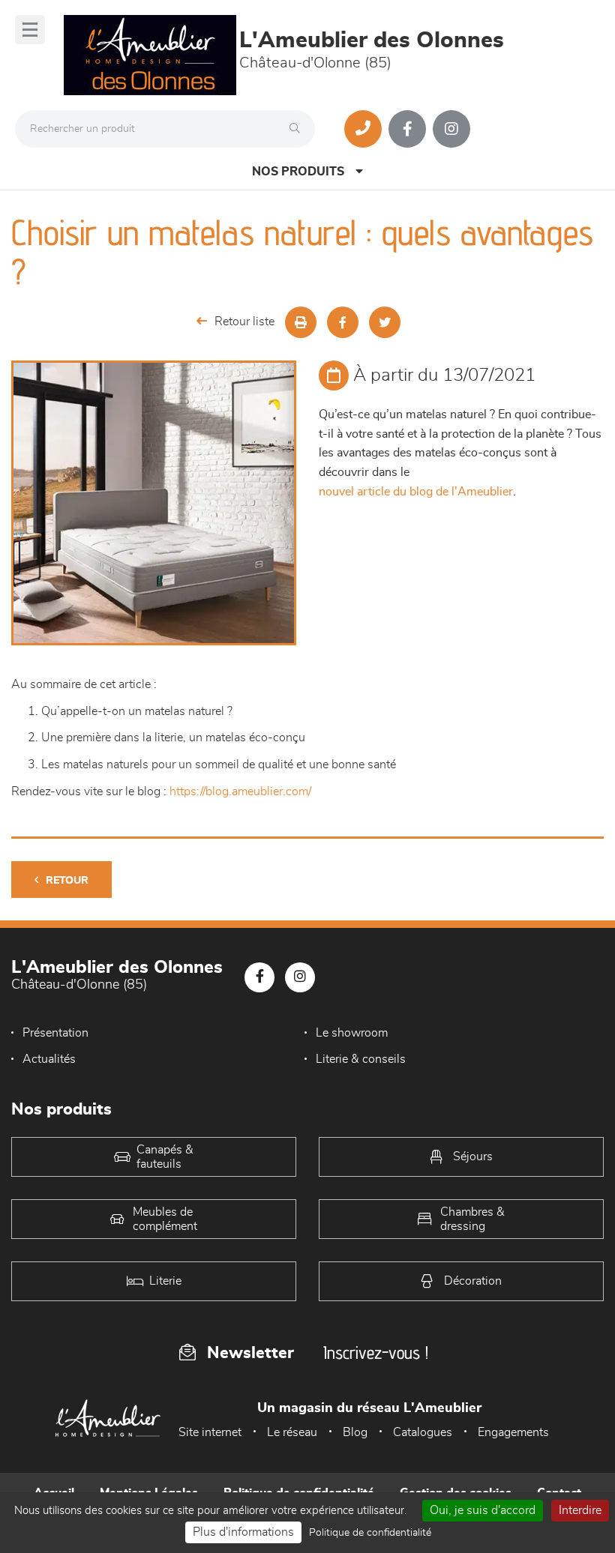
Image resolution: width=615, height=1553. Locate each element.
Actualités (49, 1059)
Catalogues (422, 1432)
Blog (355, 1432)
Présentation (55, 1033)
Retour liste (244, 322)
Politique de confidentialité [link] (370, 1533)
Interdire (580, 1510)
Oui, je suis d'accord (483, 1510)
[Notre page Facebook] (407, 129)
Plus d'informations (243, 1532)
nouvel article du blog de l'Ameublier (416, 492)
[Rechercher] (298, 129)
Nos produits (298, 172)
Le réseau (292, 1432)
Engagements (513, 1432)
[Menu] (30, 29)
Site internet (210, 1432)
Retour (67, 880)
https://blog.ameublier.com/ (240, 791)
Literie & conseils (361, 1059)
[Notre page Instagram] (451, 129)
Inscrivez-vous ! (375, 1352)
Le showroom (352, 1033)
